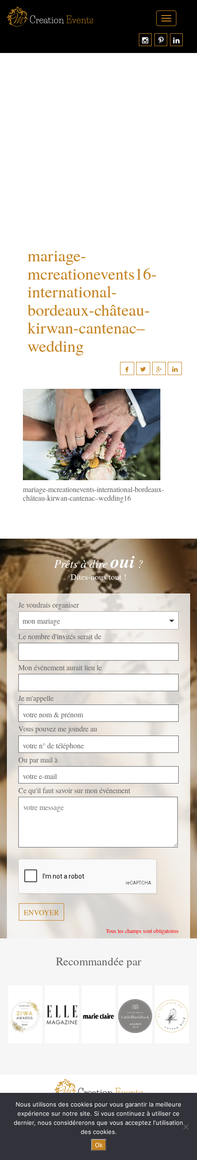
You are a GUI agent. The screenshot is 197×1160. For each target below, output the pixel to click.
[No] (185, 1126)
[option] (25, 1014)
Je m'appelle (36, 698)
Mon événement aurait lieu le (60, 667)
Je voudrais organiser (48, 604)
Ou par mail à (38, 759)
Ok (99, 1145)
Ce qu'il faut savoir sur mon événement (74, 790)
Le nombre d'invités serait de (59, 636)
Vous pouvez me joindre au (57, 728)
